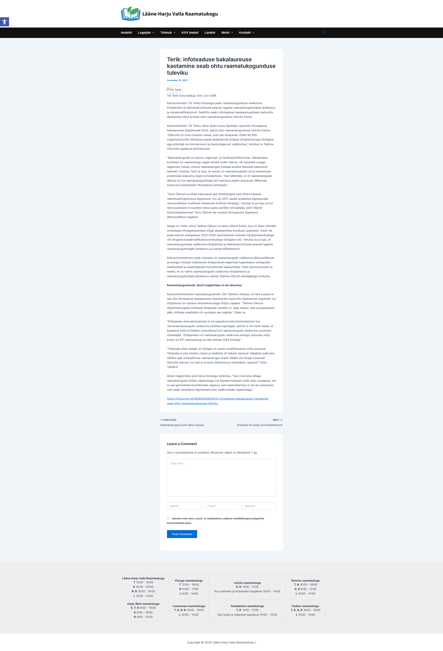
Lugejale (144, 32)
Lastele (210, 32)
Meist (225, 32)
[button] (4, 21)
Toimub (166, 32)
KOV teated (190, 32)
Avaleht (126, 32)
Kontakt (245, 32)
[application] (152, 32)
